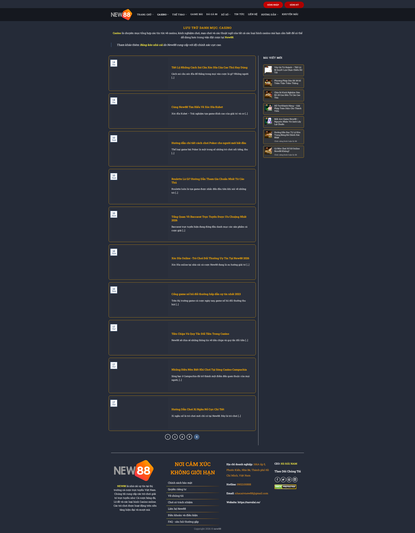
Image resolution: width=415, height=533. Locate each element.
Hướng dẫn (268, 14)
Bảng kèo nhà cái (151, 45)
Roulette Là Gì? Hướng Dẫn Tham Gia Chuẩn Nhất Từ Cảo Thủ (208, 180)
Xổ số (224, 14)
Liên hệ (253, 14)
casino (161, 14)
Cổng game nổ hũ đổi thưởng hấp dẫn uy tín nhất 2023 (206, 294)
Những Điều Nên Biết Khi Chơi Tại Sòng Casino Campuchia (209, 369)
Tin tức (239, 14)
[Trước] (168, 437)
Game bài (196, 14)
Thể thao (178, 14)
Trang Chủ (144, 14)
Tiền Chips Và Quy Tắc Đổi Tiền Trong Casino (201, 333)
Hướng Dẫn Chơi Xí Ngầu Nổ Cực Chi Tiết (198, 409)
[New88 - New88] (121, 14)
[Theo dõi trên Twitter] (283, 479)
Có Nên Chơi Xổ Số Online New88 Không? (287, 149)
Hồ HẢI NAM (289, 463)
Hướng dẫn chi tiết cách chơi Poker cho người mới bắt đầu (209, 143)
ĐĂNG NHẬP (273, 4)
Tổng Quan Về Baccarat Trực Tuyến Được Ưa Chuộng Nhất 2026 (209, 218)
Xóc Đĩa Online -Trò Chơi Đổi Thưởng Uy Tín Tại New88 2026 (210, 258)
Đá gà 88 (211, 14)
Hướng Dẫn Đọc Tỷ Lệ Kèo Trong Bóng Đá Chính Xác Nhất (287, 135)
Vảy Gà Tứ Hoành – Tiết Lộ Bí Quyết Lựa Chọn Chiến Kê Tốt (288, 70)
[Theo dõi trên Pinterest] (289, 479)
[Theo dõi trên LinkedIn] (295, 479)
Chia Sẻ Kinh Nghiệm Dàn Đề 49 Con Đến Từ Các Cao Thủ (287, 95)
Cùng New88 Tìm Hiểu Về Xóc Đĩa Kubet (197, 107)
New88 (229, 37)
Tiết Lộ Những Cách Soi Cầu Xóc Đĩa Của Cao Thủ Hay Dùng (210, 67)
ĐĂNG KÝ (294, 4)
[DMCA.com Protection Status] (285, 486)
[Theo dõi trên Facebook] (277, 479)
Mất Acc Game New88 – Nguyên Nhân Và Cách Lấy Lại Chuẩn (287, 121)
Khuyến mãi (290, 14)
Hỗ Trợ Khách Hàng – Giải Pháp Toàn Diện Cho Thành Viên (287, 108)
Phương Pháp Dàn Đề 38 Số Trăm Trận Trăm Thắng (287, 81)
